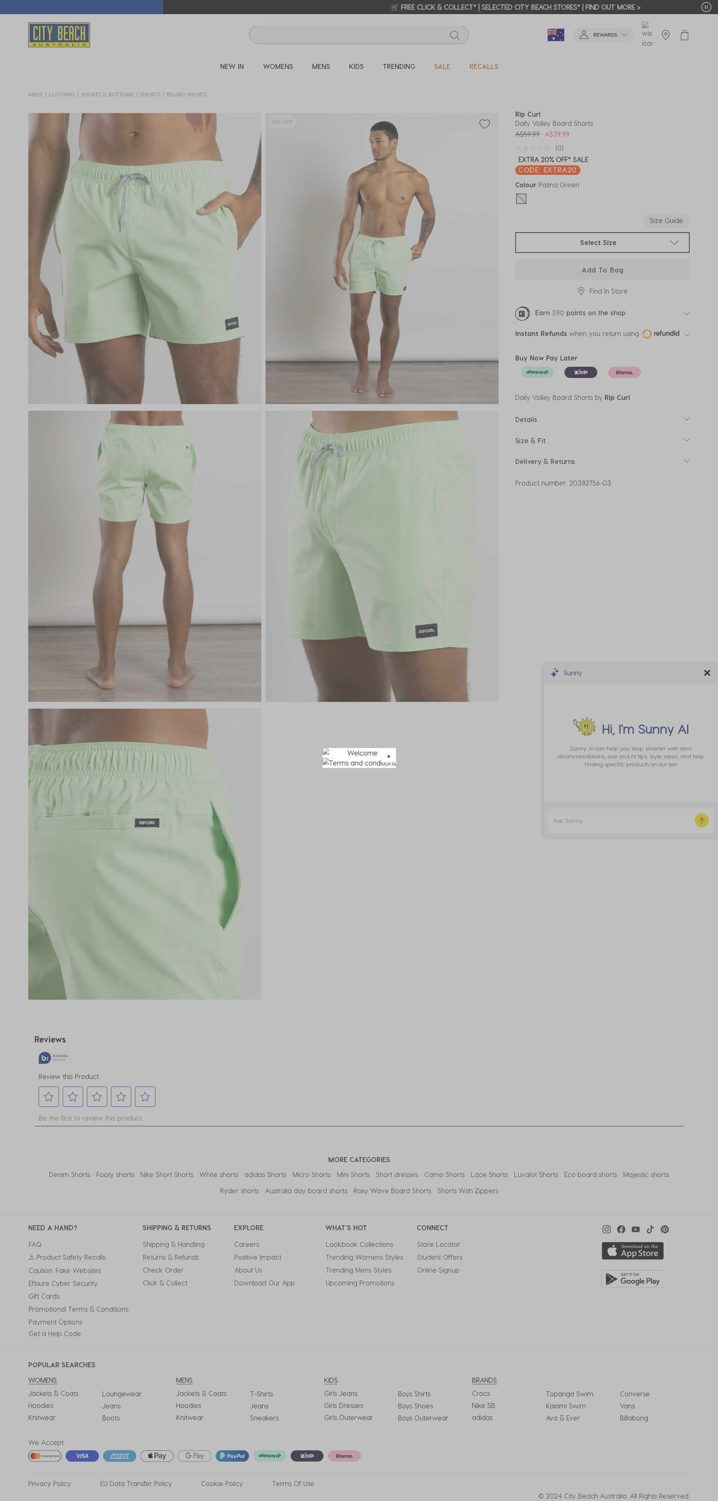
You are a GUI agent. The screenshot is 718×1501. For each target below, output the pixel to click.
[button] (388, 755)
